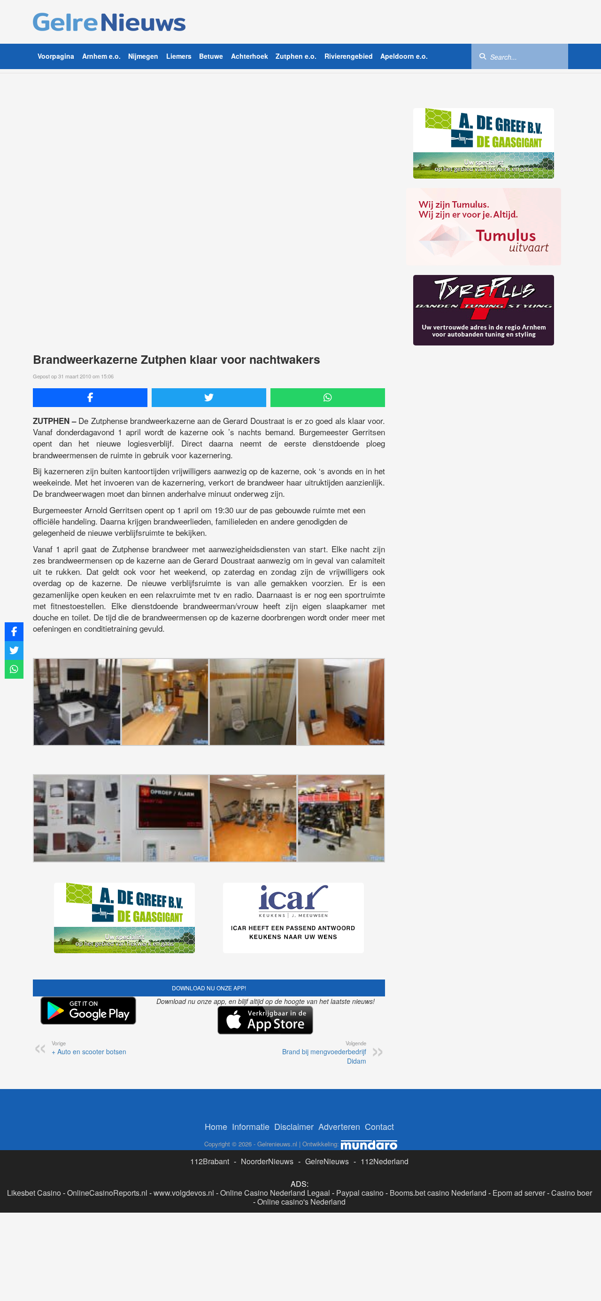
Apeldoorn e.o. (404, 56)
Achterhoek (249, 56)
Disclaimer (294, 1126)
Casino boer (571, 1192)
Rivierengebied (348, 56)
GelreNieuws (327, 1161)
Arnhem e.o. (101, 56)
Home (216, 1126)
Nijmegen (143, 56)
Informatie (251, 1126)
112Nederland (384, 1161)
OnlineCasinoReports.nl (107, 1192)
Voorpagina (56, 56)
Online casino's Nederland (301, 1201)
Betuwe (211, 56)
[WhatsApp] (327, 397)
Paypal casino (360, 1192)
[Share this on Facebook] (90, 397)
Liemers (179, 56)
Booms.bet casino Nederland (438, 1192)
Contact (379, 1126)
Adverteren (339, 1126)
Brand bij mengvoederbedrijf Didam (324, 1052)
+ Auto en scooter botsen (89, 1047)
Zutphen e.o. (296, 56)
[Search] (482, 56)
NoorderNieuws (267, 1161)
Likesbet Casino (34, 1192)
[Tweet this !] (209, 397)
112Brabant (209, 1161)
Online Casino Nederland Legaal (275, 1192)
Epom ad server (519, 1192)
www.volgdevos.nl (184, 1192)
